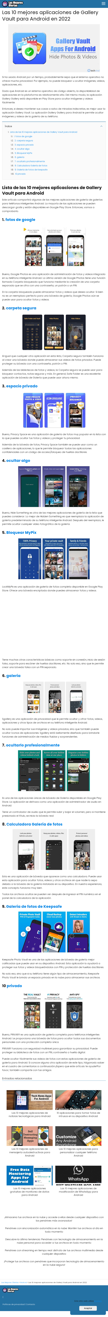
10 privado (20, 173)
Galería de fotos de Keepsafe (34, 906)
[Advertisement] (53, 625)
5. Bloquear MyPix (23, 153)
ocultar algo (18, 460)
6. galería (19, 157)
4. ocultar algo (22, 148)
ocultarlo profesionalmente (33, 745)
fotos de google (20, 219)
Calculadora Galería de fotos (34, 824)
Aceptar (88, 1308)
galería (13, 675)
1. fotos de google (23, 136)
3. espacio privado (24, 144)
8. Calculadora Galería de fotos (31, 165)
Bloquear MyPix (21, 532)
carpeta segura (21, 308)
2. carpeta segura (24, 140)
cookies (98, 1301)
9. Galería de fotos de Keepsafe (31, 169)
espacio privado (22, 386)
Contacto (30, 1304)
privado (14, 985)
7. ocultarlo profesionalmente (30, 161)
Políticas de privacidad (13, 1304)
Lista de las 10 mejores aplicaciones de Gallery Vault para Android (43, 132)
